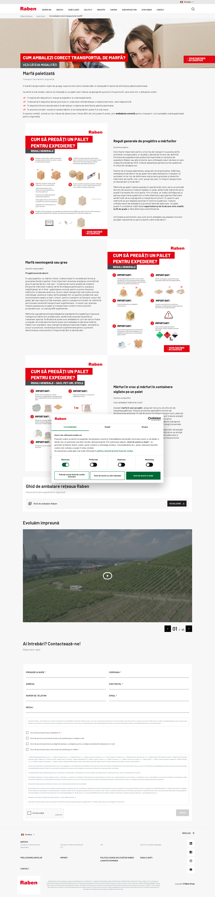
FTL (61, 847)
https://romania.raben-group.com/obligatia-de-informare (105, 802)
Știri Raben (147, 10)
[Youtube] (191, 869)
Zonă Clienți (73, 10)
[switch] (93, 465)
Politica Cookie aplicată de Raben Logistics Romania (117, 859)
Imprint (64, 857)
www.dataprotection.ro (68, 797)
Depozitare (24, 847)
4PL (101, 845)
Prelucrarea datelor (31, 857)
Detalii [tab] (107, 427)
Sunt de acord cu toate (143, 476)
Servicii (59, 10)
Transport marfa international (71, 845)
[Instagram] (191, 861)
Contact (160, 10)
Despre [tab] (145, 427)
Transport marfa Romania (30, 845)
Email (112, 695)
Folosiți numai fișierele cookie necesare (72, 476)
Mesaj (29, 707)
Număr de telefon (36, 695)
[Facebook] (191, 852)
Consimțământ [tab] (70, 427)
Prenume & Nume (35, 672)
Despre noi (46, 10)
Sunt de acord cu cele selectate (107, 476)
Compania (114, 672)
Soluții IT (88, 10)
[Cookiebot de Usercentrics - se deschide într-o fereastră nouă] (150, 419)
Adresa (30, 684)
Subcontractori (129, 10)
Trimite (182, 813)
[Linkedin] (191, 843)
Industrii (101, 10)
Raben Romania (26, 16)
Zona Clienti (146, 857)
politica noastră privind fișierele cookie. (115, 451)
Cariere (113, 10)
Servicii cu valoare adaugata (150, 845)
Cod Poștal (115, 684)
